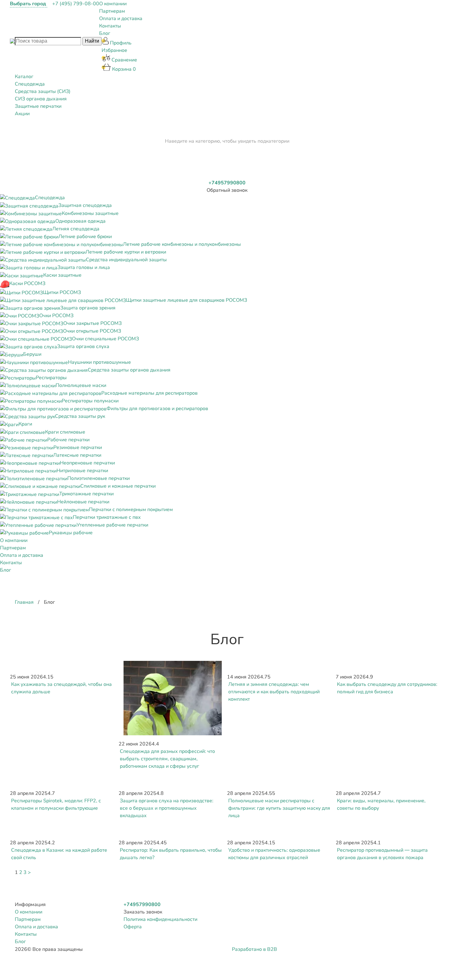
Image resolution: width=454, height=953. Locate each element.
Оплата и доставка (120, 18)
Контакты (110, 26)
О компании (113, 3)
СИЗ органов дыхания (41, 98)
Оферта (133, 926)
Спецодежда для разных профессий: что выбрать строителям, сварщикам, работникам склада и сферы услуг (167, 759)
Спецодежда (30, 84)
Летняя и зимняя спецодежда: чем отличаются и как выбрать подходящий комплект (274, 692)
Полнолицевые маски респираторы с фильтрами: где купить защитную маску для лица (279, 808)
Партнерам (112, 11)
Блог (104, 33)
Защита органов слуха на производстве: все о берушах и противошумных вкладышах (166, 808)
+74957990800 (227, 182)
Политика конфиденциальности (160, 919)
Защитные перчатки (38, 106)
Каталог (24, 76)
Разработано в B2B (254, 949)
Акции (22, 113)
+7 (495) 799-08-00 (75, 3)
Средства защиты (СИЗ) (42, 91)
